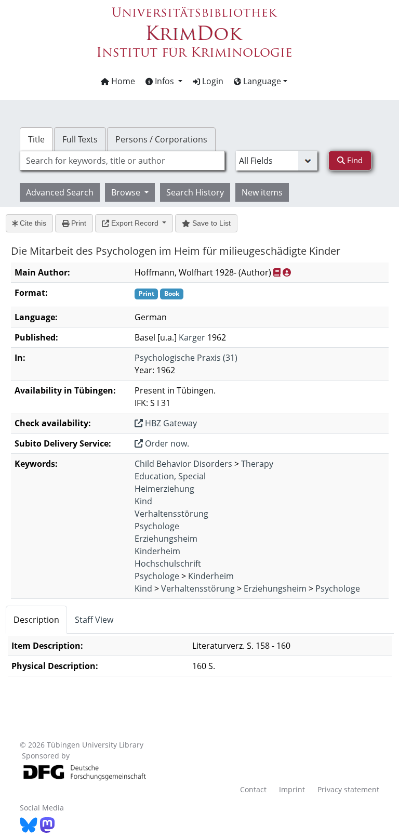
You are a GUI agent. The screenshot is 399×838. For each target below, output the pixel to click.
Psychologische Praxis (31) (186, 357)
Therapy (257, 463)
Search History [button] (195, 192)
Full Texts (80, 139)
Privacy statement (348, 789)
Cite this (32, 223)
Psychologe (157, 526)
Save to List (210, 223)
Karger (192, 337)
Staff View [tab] (94, 619)
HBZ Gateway (170, 423)
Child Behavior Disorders (183, 463)
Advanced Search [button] (60, 192)
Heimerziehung (164, 488)
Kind (143, 501)
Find (354, 160)
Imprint (292, 789)
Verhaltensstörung (171, 513)
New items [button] (262, 192)
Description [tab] (36, 619)
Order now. (166, 443)
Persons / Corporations (161, 139)
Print (77, 223)
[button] (164, 81)
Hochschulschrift (168, 563)
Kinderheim (157, 551)
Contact (253, 789)
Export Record (135, 223)
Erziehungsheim (166, 538)
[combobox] (122, 161)
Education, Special (170, 476)
